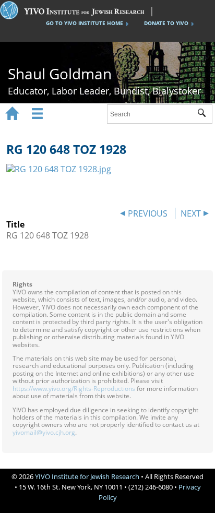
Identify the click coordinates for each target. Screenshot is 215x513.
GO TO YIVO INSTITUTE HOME (84, 23)
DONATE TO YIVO (166, 23)
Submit (204, 114)
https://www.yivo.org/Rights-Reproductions (74, 388)
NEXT (191, 213)
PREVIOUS (148, 213)
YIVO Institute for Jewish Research (87, 476)
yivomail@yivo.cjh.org (44, 432)
